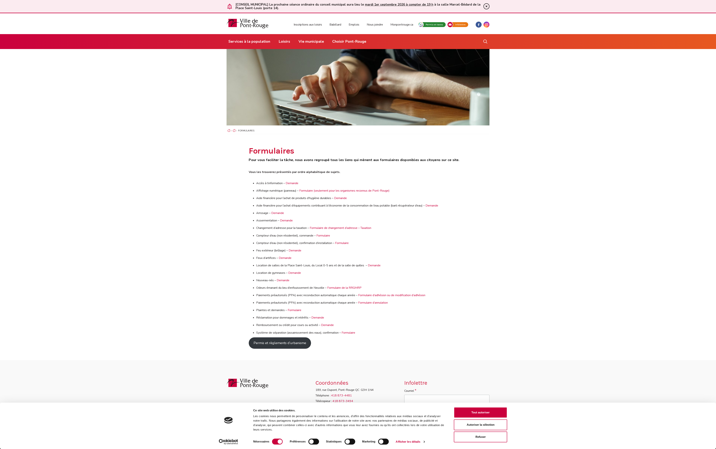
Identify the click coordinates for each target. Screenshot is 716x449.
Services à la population (249, 41)
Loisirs (284, 41)
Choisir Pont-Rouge (349, 41)
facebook (479, 25)
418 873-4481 (341, 395)
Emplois (354, 25)
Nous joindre (375, 25)
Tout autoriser (480, 412)
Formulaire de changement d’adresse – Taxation (340, 228)
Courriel (410, 390)
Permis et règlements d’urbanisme (280, 343)
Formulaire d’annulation (373, 303)
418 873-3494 (342, 401)
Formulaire (323, 236)
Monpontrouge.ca (401, 25)
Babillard (335, 25)
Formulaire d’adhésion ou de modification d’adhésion (391, 295)
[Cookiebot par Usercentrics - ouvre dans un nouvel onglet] (228, 442)
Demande (292, 183)
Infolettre (460, 24)
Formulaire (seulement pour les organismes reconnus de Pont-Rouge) (344, 191)
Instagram (486, 25)
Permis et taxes (434, 24)
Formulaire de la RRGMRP (344, 288)
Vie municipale (311, 41)
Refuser (480, 436)
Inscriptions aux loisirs (308, 25)
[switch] (313, 442)
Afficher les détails (408, 441)
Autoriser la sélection (480, 424)
